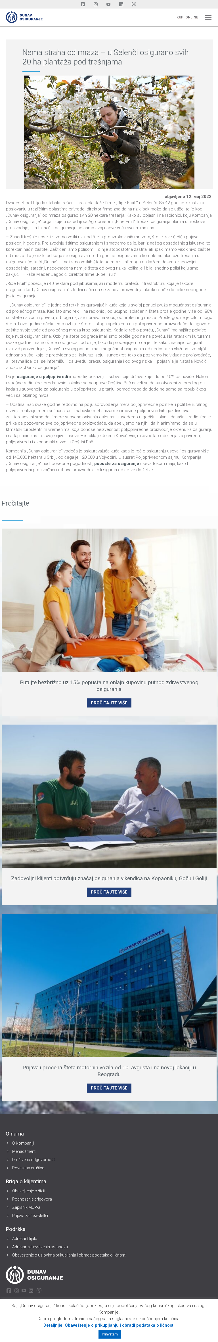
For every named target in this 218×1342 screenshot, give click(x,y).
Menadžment (23, 1151)
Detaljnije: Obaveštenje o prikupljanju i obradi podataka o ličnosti (109, 1325)
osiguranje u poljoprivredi (42, 376)
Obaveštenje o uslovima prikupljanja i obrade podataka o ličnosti (69, 1255)
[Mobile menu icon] (208, 17)
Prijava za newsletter (30, 1215)
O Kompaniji (23, 1143)
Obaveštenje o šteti (28, 1191)
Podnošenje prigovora (32, 1199)
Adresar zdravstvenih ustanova (40, 1247)
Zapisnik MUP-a (26, 1207)
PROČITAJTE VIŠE (109, 703)
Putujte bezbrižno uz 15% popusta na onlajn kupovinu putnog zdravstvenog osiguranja (109, 685)
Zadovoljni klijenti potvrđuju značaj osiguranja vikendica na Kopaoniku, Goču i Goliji (109, 878)
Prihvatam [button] (110, 1334)
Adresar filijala (24, 1238)
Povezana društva (28, 1168)
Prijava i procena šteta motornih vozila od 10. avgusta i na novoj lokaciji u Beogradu (109, 1071)
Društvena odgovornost (33, 1159)
